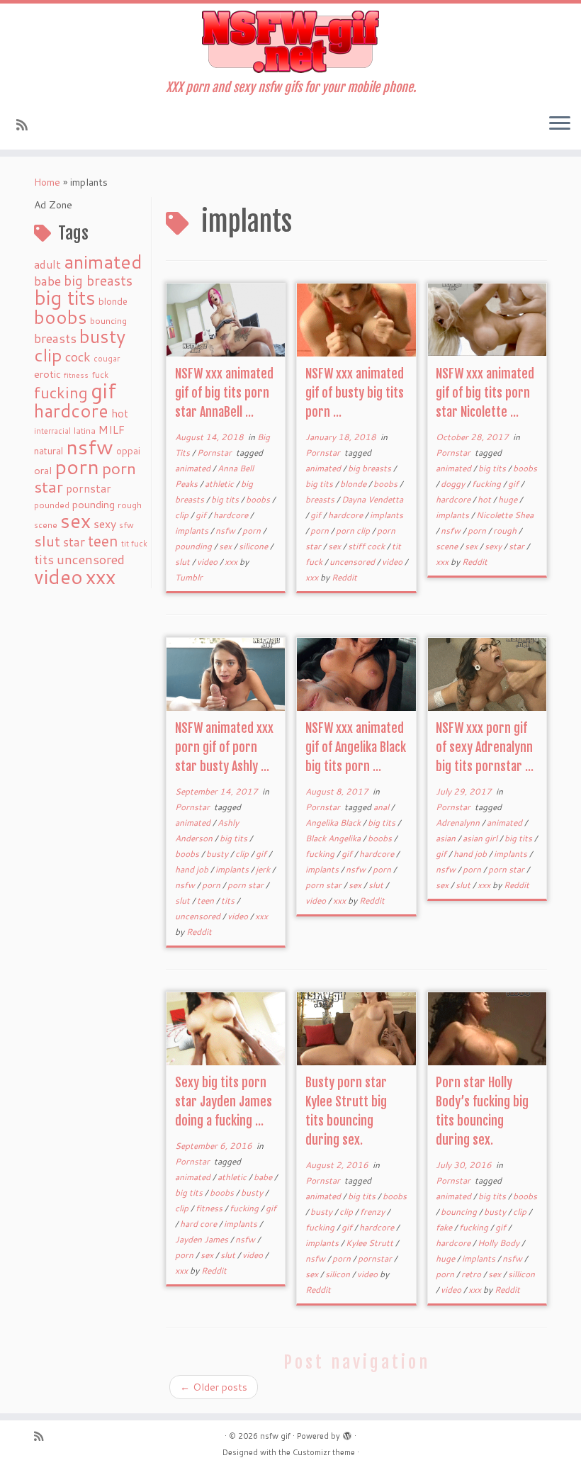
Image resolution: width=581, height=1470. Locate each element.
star (74, 542)
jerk (264, 869)
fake (445, 1227)
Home (47, 182)
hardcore (71, 410)
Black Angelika (334, 838)
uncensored (91, 559)
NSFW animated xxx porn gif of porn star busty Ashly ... (224, 747)
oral (43, 470)
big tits (65, 297)
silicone (254, 546)
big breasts (98, 280)
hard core (199, 1224)
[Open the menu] (559, 124)
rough (130, 505)
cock (78, 356)
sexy (105, 523)
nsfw (89, 446)
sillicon (521, 1274)
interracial (52, 431)
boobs (60, 317)
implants (192, 530)
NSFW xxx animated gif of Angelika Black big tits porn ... (355, 747)
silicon (338, 1274)
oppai (128, 450)
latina (85, 431)
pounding (93, 504)
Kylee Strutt (370, 1243)
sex (75, 520)
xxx (100, 576)
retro (472, 1274)
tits (44, 559)
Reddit (344, 577)
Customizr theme (324, 1452)
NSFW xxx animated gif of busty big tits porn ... (354, 393)
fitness (76, 374)
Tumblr (189, 577)
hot (119, 413)
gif (103, 390)
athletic (220, 484)
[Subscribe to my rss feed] (26, 125)
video (58, 576)
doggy (454, 484)
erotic (47, 373)
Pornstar (215, 453)
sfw (126, 525)
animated (103, 261)
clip (48, 354)
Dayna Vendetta (372, 499)
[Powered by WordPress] (347, 1433)
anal (382, 807)
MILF (111, 429)
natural (48, 450)
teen (103, 540)
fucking (61, 392)
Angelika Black (334, 823)
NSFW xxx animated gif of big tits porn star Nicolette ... (485, 393)
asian (447, 838)
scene (45, 525)
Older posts (213, 1387)
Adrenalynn (459, 823)
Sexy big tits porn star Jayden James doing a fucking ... (223, 1101)
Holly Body (499, 1243)
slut (47, 540)
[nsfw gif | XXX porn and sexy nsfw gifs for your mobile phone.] (290, 42)
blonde (113, 301)
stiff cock (367, 546)
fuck (99, 374)
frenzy (373, 1212)
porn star (246, 885)
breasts (55, 338)
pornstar (88, 488)
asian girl (481, 838)
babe (47, 280)
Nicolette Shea (505, 515)
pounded (51, 505)
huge (508, 499)
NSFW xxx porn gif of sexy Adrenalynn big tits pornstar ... (485, 747)
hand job (192, 869)
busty (102, 336)
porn (77, 466)
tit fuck (134, 543)
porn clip (354, 530)
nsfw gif (275, 1436)
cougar (107, 358)
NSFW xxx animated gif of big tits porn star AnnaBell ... (224, 393)
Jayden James (202, 1239)
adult (47, 264)
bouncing (108, 320)
